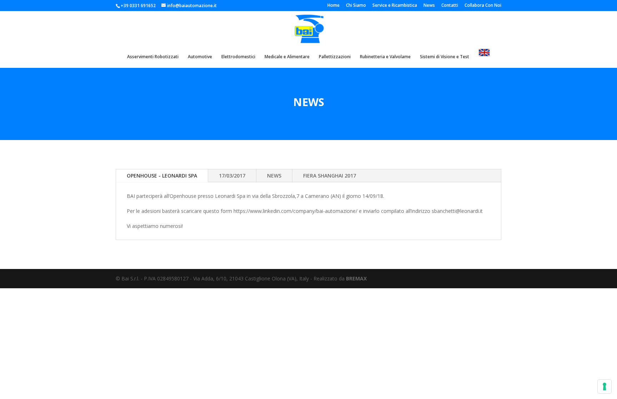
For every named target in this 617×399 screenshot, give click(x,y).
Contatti (449, 5)
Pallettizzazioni (335, 57)
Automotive (200, 57)
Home (333, 5)
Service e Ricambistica (394, 5)
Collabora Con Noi (483, 5)
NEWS (274, 175)
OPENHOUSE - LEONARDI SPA (162, 175)
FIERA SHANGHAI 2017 (329, 175)
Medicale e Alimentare (287, 57)
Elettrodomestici (238, 57)
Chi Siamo (356, 5)
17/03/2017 (232, 175)
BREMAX (356, 278)
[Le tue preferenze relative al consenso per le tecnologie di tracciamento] (604, 386)
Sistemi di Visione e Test (444, 57)
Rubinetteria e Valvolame (385, 57)
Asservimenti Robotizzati (153, 57)
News (429, 5)
